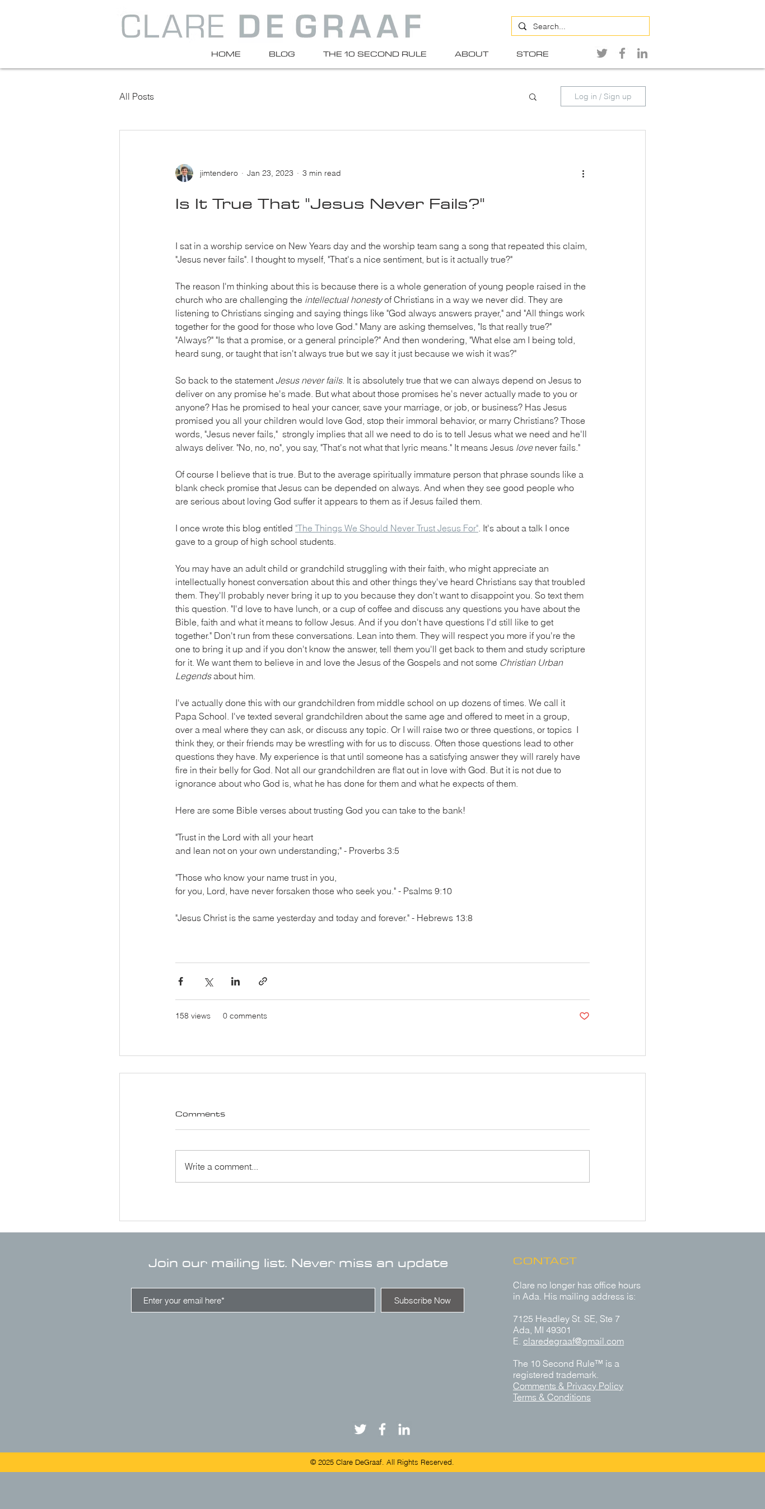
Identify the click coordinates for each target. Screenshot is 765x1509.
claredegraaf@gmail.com (573, 1341)
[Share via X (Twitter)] (208, 981)
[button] (533, 96)
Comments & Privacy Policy (568, 1385)
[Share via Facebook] (180, 981)
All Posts (136, 96)
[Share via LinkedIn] (235, 981)
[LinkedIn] (642, 53)
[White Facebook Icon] (382, 1429)
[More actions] (583, 173)
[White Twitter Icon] (360, 1429)
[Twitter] (602, 53)
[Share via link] (263, 981)
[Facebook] (622, 53)
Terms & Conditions (552, 1397)
